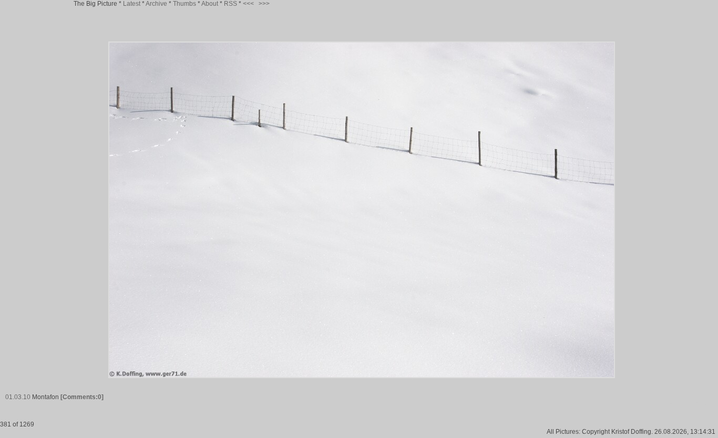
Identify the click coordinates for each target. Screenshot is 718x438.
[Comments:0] (82, 397)
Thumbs (184, 3)
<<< (248, 3)
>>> (264, 3)
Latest (131, 3)
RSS (230, 3)
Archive (156, 3)
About (209, 3)
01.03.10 (17, 397)
